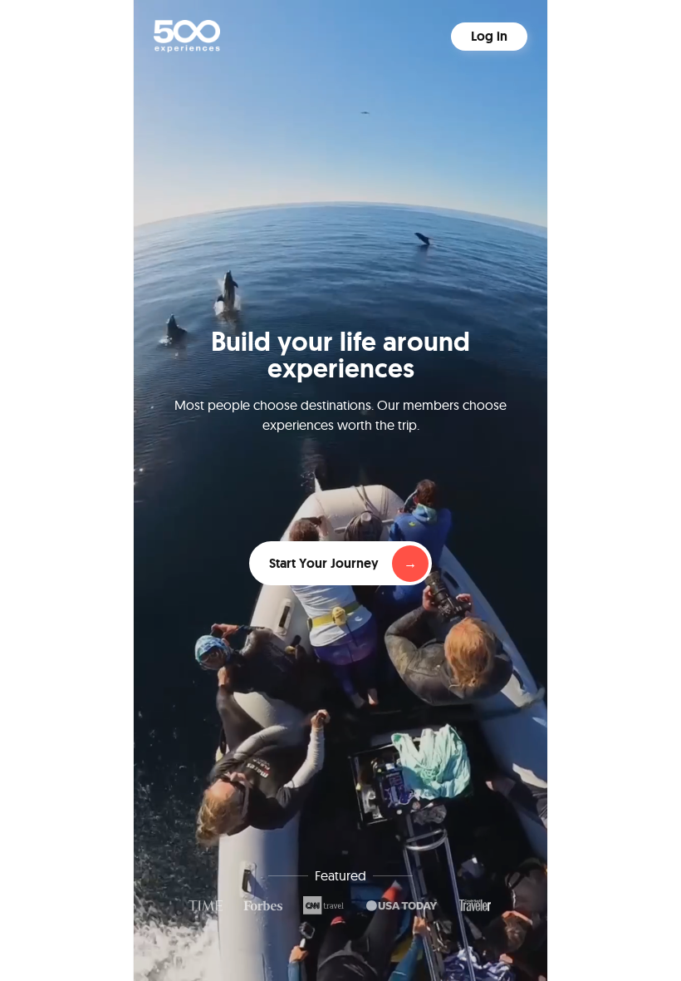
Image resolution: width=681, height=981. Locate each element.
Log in (489, 36)
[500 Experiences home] (187, 36)
